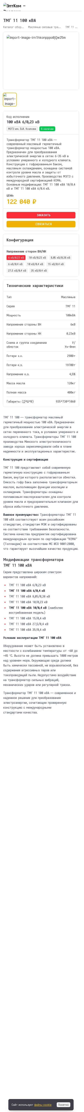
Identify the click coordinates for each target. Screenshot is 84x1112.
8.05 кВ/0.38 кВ (60, 257)
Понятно (63, 1104)
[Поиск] (67, 5)
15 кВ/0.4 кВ (56, 264)
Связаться (43, 224)
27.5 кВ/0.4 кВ (17, 270)
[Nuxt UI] (23, 6)
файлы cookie (43, 1104)
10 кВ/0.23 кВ (37, 257)
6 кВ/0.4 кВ (15, 264)
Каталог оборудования (13, 27)
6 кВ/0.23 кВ (16, 257)
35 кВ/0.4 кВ (39, 270)
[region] (41, 61)
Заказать (44, 215)
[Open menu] (76, 5)
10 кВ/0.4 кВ (35, 264)
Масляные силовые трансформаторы (44, 27)
